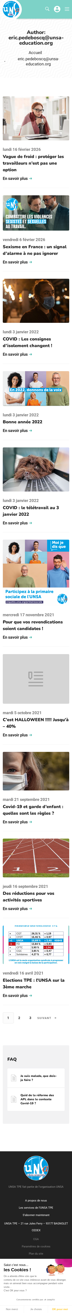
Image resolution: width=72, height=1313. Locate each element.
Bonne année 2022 (22, 422)
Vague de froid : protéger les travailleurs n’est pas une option (33, 163)
